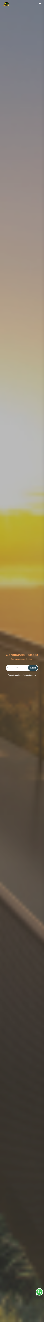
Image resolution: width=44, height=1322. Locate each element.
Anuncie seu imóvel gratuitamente (22, 675)
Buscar (33, 668)
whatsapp (39, 1289)
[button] (40, 4)
